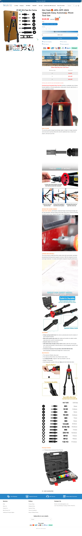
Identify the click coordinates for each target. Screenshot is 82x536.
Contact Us (5, 508)
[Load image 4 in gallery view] (31, 47)
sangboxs (44, 528)
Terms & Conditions (33, 510)
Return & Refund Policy (33, 512)
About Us (5, 506)
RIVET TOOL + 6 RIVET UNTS (49, 24)
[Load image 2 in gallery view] (16, 47)
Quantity (43, 26)
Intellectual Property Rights (8, 512)
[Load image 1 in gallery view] (9, 47)
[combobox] (71, 6)
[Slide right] (36, 47)
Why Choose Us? (6, 510)
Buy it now (60, 38)
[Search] (74, 6)
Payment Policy (32, 508)
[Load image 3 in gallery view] (23, 47)
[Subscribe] (50, 519)
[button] (22, 5)
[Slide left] (4, 47)
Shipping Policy (32, 506)
